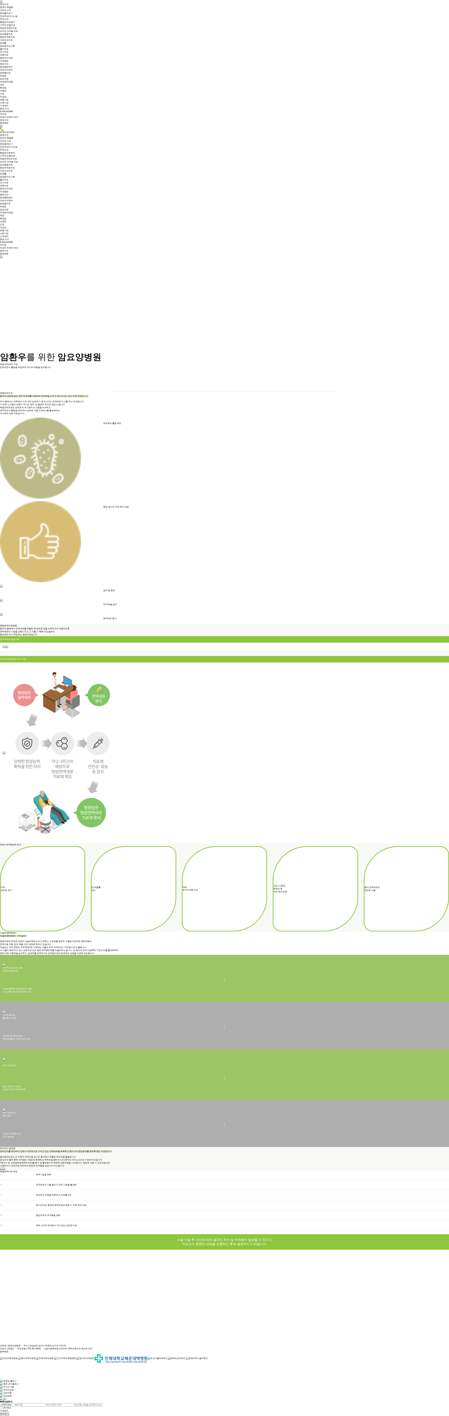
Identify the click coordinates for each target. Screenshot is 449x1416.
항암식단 (4, 64)
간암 (2, 93)
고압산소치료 (6, 40)
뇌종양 (3, 90)
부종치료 (4, 55)
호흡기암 (4, 99)
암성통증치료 (6, 34)
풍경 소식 (4, 108)
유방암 (3, 76)
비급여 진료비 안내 (9, 117)
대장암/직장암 (6, 82)
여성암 (3, 96)
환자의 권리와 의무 (83, 1348)
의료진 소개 (5, 10)
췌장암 (3, 88)
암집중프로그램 (7, 46)
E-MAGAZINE (6, 111)
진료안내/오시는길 (8, 16)
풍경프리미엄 (6, 58)
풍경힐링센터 (6, 67)
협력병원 (4, 123)
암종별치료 (5, 73)
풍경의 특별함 (6, 7)
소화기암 (4, 102)
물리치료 (4, 49)
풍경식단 (4, 120)
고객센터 (4, 105)
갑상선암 (4, 79)
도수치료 (4, 52)
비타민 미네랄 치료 (9, 31)
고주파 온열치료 (7, 25)
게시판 (3, 114)
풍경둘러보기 (6, 13)
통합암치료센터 (7, 22)
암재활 (3, 43)
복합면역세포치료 (8, 28)
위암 (2, 85)
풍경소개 (4, 4)
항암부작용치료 (7, 37)
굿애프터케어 (6, 70)
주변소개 (4, 19)
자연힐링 (4, 61)
